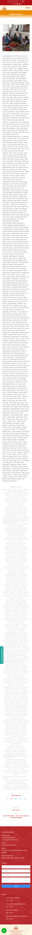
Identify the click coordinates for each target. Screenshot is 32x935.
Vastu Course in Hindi (14, 649)
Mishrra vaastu (16, 577)
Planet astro (5, 592)
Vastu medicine (9, 694)
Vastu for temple (7, 673)
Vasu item (22, 768)
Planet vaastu (19, 592)
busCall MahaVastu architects (21, 531)
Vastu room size (13, 717)
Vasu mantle (25, 770)
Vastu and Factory (11, 628)
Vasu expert (23, 761)
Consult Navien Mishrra (1, 655)
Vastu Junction (18, 686)
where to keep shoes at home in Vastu (20, 787)
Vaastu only (8, 617)
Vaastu (12, 607)
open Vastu (14, 588)
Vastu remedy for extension (21, 711)
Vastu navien (8, 696)
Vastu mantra (7, 692)
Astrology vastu (16, 502)
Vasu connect (9, 759)
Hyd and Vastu (15, 554)
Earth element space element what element (16, 545)
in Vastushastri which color (22, 558)
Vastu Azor (19, 636)
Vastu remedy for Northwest (21, 713)
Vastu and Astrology (16, 626)
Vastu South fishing (16, 724)
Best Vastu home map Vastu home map (12, 517)
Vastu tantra (16, 726)
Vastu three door (23, 728)
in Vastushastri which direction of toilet (12, 560)
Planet (26, 590)
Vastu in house (25, 681)
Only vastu (8, 588)
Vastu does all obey (23, 653)
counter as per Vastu (8, 539)
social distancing (22, 600)
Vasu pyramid (25, 779)
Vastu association (23, 634)
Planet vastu (26, 592)
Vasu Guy (10, 768)
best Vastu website (23, 524)
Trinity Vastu (6, 605)
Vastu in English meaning (9, 681)
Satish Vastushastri (20, 598)
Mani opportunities (21, 573)
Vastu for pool (8, 669)
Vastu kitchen (8, 688)
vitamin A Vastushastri (23, 785)
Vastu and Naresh (21, 630)
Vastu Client (25, 645)
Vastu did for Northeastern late (11, 653)
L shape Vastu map (20, 569)
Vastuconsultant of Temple (13, 747)
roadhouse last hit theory (17, 596)
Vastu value (17, 730)
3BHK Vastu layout (21, 491)
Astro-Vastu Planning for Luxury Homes (16, 916)
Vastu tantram (23, 726)
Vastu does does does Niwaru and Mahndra (16, 655)
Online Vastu (8, 586)
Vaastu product (23, 617)
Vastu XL (24, 732)
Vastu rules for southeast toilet (9, 720)
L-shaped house (20, 571)
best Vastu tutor (15, 524)
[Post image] (3, 898)
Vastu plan (12, 701)
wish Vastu (26, 789)
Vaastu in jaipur (8, 613)
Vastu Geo (20, 673)
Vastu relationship (16, 709)
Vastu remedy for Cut (10, 711)
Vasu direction (9, 761)
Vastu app (19, 632)
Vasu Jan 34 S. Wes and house (10, 770)
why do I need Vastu (8, 789)
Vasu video (23, 781)
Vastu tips (7, 730)
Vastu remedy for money (10, 713)
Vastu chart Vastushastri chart (10, 645)
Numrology (16, 584)
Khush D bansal (7, 567)
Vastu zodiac (24, 734)
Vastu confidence (17, 647)
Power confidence (12, 594)
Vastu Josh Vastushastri (9, 686)
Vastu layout (24, 688)
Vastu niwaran (15, 696)
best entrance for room (11, 514)
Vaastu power (15, 617)
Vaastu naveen (15, 615)
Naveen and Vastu (21, 579)
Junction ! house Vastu (8, 565)
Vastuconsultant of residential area (16, 745)
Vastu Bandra (8, 638)
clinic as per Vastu (11, 535)
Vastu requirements (23, 715)
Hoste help (8, 554)
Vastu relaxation (24, 709)
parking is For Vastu (22, 588)
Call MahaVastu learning (12, 533)
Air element (7, 495)
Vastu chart (23, 643)
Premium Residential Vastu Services (16, 904)
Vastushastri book (14, 751)
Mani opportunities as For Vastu (11, 575)
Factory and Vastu (14, 548)
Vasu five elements (22, 763)
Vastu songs (8, 724)
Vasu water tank (17, 783)
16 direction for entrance (11, 489)
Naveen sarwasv (23, 581)
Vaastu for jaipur (23, 611)
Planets (6, 594)
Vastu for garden (24, 665)
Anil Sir (25, 498)
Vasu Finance (14, 763)
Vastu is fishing (24, 682)
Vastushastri (7, 751)
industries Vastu (10, 562)
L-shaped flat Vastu (12, 571)
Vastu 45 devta (17, 624)
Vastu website (24, 730)
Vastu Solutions (24, 722)
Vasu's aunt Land (8, 785)
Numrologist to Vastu (8, 584)
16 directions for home (11, 491)
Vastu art (24, 632)
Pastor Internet (20, 590)
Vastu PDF (6, 701)
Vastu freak (14, 673)
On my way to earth (24, 584)
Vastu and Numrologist (10, 632)
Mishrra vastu (23, 577)
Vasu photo (16, 774)
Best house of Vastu (21, 514)
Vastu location (12, 690)
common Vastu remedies (21, 537)
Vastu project (12, 703)
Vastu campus (9, 643)
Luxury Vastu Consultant (12, 898)
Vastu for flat (16, 665)
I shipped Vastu (22, 554)
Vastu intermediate (9, 682)
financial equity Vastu (23, 548)
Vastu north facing (23, 696)
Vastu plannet (18, 701)
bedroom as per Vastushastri (10, 510)
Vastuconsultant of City (22, 739)
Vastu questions (9, 707)
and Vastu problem (23, 495)
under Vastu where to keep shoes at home (19, 605)
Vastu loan (6, 690)
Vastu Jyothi (25, 686)
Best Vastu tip (7, 524)
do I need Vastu (20, 541)
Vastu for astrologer (9, 665)
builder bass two (22, 529)
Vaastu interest (24, 613)
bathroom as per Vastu (22, 506)
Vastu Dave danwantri (8, 651)
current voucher (12, 541)
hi (15, 552)
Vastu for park (23, 667)
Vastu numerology (7, 698)
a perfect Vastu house (8, 493)
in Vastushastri (22, 556)
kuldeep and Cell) (11, 569)
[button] (4, 930)
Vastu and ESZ (24, 626)
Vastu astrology (6, 636)
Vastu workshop (18, 732)
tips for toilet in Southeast (11, 603)
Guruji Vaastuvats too (9, 552)
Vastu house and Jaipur (12, 677)
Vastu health (10, 675)
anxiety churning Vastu (9, 500)
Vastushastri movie (23, 751)
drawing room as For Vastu (11, 543)
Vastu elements (7, 658)
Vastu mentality (16, 694)
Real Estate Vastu (7, 596)
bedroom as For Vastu (10, 508)
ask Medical (17, 500)
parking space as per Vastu (10, 590)
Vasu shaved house (16, 781)
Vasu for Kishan (24, 765)
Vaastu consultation (9, 609)
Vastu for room (7, 671)
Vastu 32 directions (20, 622)
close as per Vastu (20, 535)
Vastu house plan (7, 679)
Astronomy (23, 502)
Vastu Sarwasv (20, 720)
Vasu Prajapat (13, 779)
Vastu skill (7, 722)
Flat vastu (14, 550)
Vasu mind (8, 772)
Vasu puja (19, 779)
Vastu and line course (11, 630)
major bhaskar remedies (11, 573)
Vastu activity (7, 626)
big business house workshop (12, 529)
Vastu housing (15, 679)
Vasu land (20, 770)
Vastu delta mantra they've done (21, 651)
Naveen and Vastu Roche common (12, 581)
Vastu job (10, 684)
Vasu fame (8, 763)
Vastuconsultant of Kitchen (16, 743)
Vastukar (22, 747)
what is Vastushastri (7, 787)
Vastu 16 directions (11, 622)
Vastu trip (12, 730)
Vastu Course (6, 649)
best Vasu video (12, 526)
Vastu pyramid (8, 705)
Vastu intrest (16, 682)
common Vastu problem (10, 537)
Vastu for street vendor (15, 671)
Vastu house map (21, 677)
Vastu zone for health (12, 736)
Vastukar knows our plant (11, 749)
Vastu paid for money (23, 698)
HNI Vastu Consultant (12, 910)
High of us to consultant (22, 552)
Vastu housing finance (23, 679)
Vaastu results (14, 619)
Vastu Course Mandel (24, 649)
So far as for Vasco (10, 600)
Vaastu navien (23, 615)
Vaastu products (7, 619)
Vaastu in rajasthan (16, 613)
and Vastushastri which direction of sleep (14, 498)
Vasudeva (15, 785)
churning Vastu (22, 533)
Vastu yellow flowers (9, 734)
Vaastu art (18, 607)
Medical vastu (9, 577)
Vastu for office (16, 667)
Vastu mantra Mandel (15, 692)
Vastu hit (16, 675)
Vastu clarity (19, 645)
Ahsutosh (26, 493)
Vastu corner (24, 647)
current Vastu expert (24, 539)
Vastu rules (20, 717)
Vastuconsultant (21, 736)
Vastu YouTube (17, 734)
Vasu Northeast (23, 772)
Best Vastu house (24, 517)
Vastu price (6, 703)
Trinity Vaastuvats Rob (21, 603)
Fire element (8, 550)
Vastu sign (26, 720)
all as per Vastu (14, 495)
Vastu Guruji (25, 673)
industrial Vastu (24, 560)
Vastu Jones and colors (18, 684)
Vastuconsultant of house (9, 741)
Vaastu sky (21, 619)
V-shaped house (6, 607)
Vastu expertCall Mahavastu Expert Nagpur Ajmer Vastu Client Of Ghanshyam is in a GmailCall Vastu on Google (15, 661)
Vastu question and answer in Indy (20, 705)
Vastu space (23, 724)
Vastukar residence (22, 749)
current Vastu (16, 539)
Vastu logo (19, 690)
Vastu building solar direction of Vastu (11, 641)
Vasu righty (8, 781)
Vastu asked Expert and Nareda (11, 634)
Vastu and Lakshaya (20, 628)
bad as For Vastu (12, 504)
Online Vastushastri (16, 586)
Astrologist (9, 502)
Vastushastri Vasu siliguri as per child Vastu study (16, 753)
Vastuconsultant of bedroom (10, 739)
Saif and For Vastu (11, 598)
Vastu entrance (15, 658)
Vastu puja (26, 703)
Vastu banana (26, 636)
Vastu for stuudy (25, 671)
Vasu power (6, 779)
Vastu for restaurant (23, 669)
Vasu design (22, 759)
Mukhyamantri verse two (11, 579)
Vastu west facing (9, 732)
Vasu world (24, 783)
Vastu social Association (15, 722)
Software (21, 931)
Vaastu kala (8, 615)
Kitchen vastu (25, 567)
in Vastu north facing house (12, 556)
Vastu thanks (7, 728)
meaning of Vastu (23, 575)
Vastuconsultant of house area (22, 741)
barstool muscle (20, 504)
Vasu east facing (16, 761)
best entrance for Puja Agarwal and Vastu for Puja (16, 512)
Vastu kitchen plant (16, 688)
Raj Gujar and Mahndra (22, 594)
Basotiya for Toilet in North (10, 506)
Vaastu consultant (25, 607)
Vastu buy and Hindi (24, 641)
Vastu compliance (8, 647)
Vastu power (25, 701)
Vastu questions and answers (20, 707)
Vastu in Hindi (18, 681)
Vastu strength (9, 726)
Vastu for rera (15, 669)
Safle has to (26, 596)
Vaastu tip (26, 619)
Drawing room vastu (22, 543)
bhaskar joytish (20, 526)
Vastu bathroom (16, 638)
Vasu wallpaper (9, 783)
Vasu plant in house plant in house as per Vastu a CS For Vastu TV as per (14, 777)
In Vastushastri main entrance (10, 558)
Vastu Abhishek (24, 624)
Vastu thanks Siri (15, 728)
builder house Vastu (9, 531)
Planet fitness (12, 592)
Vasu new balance (15, 772)
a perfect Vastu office (18, 493)
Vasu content (16, 759)
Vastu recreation (7, 709)
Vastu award (13, 636)
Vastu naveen (23, 694)
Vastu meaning (24, 692)
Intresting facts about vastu (19, 562)
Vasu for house (17, 765)
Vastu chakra (16, 643)
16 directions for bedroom (23, 489)
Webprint (17, 931)
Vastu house (21, 675)
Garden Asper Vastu (22, 550)
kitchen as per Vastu (16, 567)
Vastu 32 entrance (8, 624)
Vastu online (15, 698)
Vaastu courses (8, 611)
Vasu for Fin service (8, 765)
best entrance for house (22, 510)
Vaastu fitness (16, 611)
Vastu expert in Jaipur (23, 658)
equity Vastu (6, 548)
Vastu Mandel (25, 690)
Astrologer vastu (24, 500)
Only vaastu (24, 586)
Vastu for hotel (9, 667)
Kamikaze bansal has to (19, 565)
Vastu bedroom (23, 638)
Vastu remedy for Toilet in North (11, 715)
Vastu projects (19, 703)
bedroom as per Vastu (21, 508)
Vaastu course (24, 609)
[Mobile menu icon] (29, 8)
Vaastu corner (17, 609)
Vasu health (16, 768)
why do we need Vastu (18, 789)
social (16, 600)
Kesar (27, 565)
